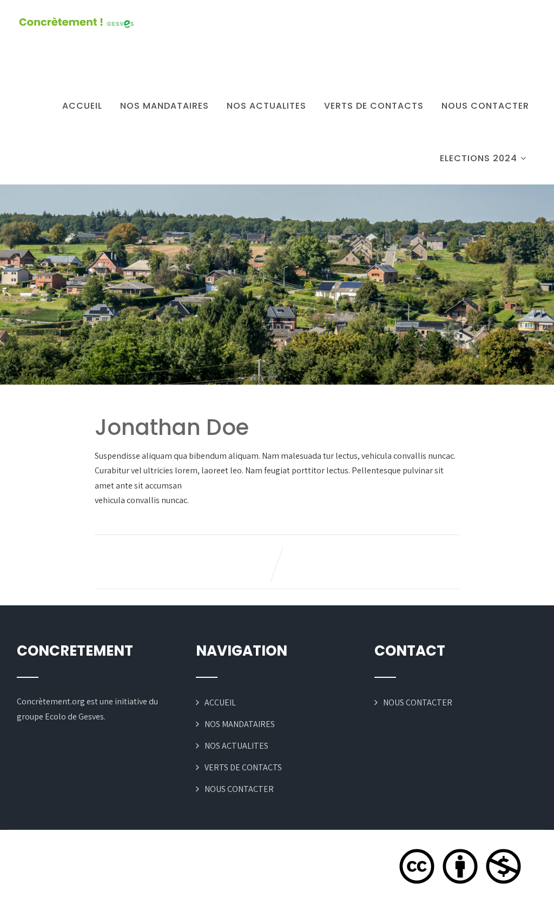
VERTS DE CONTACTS (374, 106)
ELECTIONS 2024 (478, 158)
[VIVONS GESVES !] (76, 23)
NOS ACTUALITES (266, 106)
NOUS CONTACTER (485, 106)
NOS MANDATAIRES (164, 106)
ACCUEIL (82, 106)
